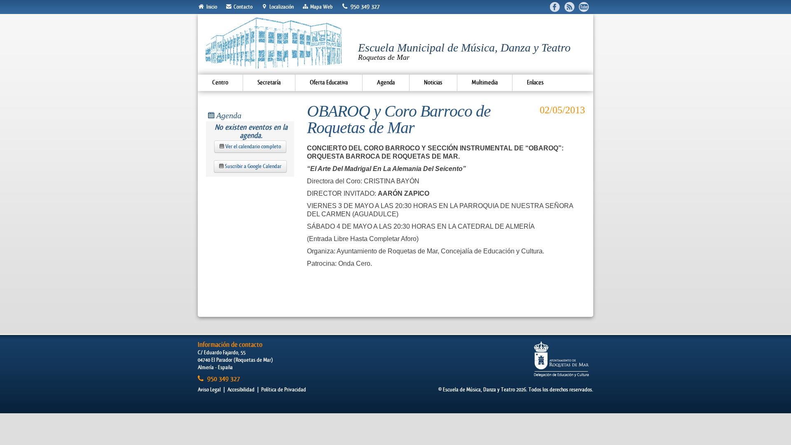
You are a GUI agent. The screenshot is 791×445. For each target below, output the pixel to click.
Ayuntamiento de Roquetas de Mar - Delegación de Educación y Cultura (561, 359)
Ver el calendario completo (252, 146)
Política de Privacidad (283, 389)
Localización (281, 6)
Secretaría (269, 83)
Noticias (433, 83)
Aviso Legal (209, 389)
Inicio (211, 6)
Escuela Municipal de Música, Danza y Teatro (464, 51)
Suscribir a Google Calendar (252, 166)
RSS (569, 7)
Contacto (242, 6)
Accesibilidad (241, 389)
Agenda (386, 83)
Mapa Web (320, 6)
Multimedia (485, 83)
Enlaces (535, 83)
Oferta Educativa (329, 83)
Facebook (555, 7)
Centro (220, 83)
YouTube (584, 7)
